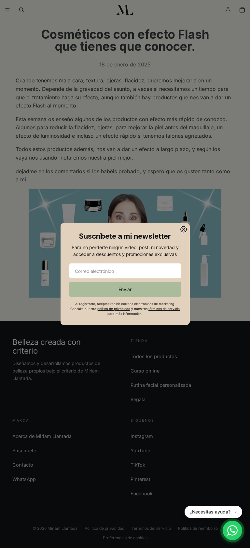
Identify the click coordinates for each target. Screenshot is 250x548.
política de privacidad (113, 309)
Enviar (125, 289)
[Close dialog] (184, 229)
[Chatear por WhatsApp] (232, 530)
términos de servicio (164, 309)
